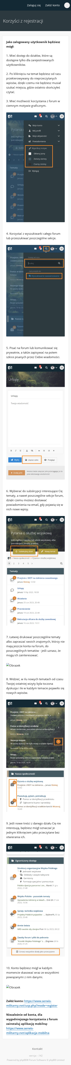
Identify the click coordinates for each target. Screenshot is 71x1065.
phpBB (23, 1060)
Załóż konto (52, 5)
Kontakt (37, 1049)
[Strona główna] (5, 5)
